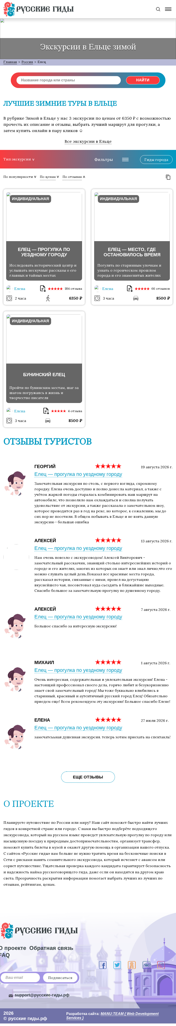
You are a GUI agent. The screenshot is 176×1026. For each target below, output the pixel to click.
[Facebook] (103, 965)
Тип (17, 159)
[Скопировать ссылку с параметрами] (168, 177)
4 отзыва (75, 411)
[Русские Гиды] (38, 9)
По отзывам (72, 177)
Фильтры (103, 159)
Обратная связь (51, 948)
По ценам (48, 177)
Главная (10, 62)
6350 (75, 298)
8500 (163, 298)
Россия (27, 62)
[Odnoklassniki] (132, 965)
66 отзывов (160, 289)
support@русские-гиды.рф (42, 995)
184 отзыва (73, 289)
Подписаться (60, 977)
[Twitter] (117, 965)
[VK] (146, 965)
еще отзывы (88, 777)
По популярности (18, 177)
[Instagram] (161, 965)
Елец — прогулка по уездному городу (78, 474)
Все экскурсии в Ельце (88, 141)
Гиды (156, 159)
